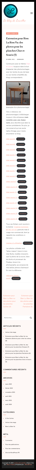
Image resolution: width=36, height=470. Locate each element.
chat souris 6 (11, 165)
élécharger (16, 278)
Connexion (8, 440)
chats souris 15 (11, 213)
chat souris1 (10, 139)
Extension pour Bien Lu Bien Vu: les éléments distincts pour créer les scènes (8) (18, 338)
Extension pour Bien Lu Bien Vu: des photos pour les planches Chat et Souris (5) (18, 359)
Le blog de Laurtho (14, 20)
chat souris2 (10, 144)
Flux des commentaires (12, 448)
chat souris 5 (11, 160)
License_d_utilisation (14, 243)
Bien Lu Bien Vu (12, 33)
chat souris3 (10, 150)
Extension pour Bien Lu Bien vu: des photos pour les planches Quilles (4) (9, 301)
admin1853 (20, 59)
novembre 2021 (10, 392)
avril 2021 (8, 396)
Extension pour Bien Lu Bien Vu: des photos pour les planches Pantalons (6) (26, 301)
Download (21, 139)
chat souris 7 (11, 171)
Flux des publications (12, 444)
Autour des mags (10, 332)
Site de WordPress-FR (12, 452)
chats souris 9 (11, 181)
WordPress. (28, 464)
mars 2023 (8, 384)
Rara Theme (10, 464)
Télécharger (28, 243)
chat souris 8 (11, 176)
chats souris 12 (11, 197)
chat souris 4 (11, 155)
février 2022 (9, 388)
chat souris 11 (11, 192)
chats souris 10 (11, 187)
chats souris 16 (11, 219)
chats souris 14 (11, 208)
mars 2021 (8, 400)
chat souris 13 (11, 203)
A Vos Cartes (9, 418)
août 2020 (8, 404)
